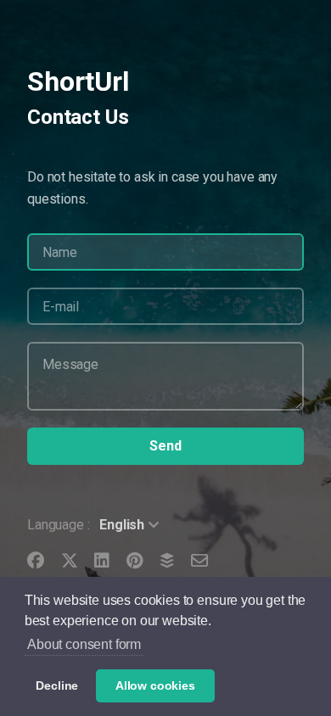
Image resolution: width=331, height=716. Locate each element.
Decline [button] (57, 685)
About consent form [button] (84, 644)
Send (165, 446)
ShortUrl (78, 81)
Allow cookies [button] (155, 685)
